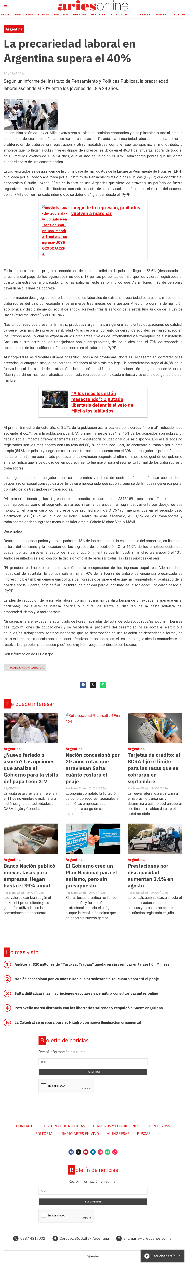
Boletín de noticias (64, 1040)
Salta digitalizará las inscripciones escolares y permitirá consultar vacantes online (86, 993)
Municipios (24, 14)
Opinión (79, 14)
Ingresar (120, 1133)
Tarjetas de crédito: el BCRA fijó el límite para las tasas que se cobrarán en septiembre (154, 768)
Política (61, 14)
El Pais (43, 14)
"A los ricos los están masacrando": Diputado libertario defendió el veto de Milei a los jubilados (102, 402)
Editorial (44, 1133)
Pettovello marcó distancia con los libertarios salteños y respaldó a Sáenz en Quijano (89, 1007)
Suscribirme (93, 1072)
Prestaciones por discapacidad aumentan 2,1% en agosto (150, 875)
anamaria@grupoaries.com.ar (148, 1238)
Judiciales (141, 14)
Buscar (144, 1133)
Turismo (162, 14)
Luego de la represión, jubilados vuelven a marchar (105, 210)
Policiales (119, 14)
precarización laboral (24, 668)
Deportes (98, 14)
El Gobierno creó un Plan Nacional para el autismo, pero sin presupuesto (91, 875)
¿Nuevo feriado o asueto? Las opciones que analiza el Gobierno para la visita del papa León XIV (31, 768)
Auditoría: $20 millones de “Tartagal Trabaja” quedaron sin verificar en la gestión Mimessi (93, 964)
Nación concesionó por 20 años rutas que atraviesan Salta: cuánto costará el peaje (93, 768)
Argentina (14, 29)
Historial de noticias (64, 1126)
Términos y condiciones (115, 1126)
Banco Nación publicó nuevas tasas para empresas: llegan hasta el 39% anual (29, 875)
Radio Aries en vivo (80, 1133)
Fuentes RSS (158, 1126)
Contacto (25, 1126)
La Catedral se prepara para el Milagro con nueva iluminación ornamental (78, 1022)
